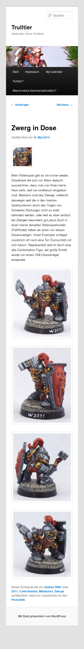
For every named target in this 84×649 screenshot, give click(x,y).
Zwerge (59, 591)
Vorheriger (20, 104)
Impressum (32, 72)
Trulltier (21, 27)
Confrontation (28, 591)
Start (15, 72)
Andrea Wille (52, 587)
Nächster (65, 104)
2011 (14, 591)
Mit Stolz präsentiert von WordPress (42, 616)
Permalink (18, 600)
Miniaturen (46, 591)
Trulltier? (18, 81)
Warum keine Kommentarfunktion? (34, 90)
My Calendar (54, 72)
